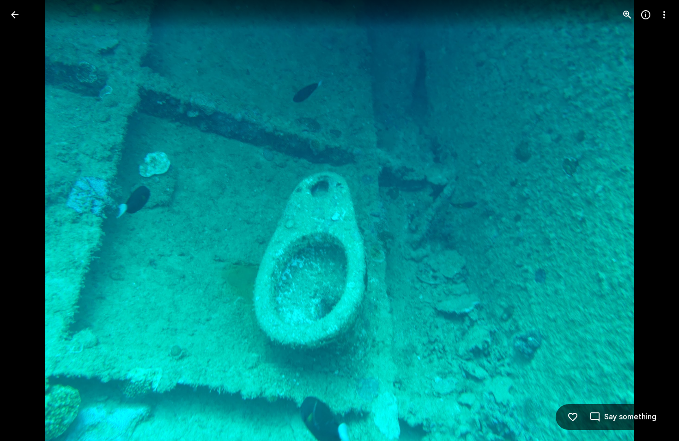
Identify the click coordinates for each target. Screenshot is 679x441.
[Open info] (646, 15)
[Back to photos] (15, 15)
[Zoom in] (627, 15)
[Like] (572, 417)
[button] (26, 220)
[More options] (664, 15)
